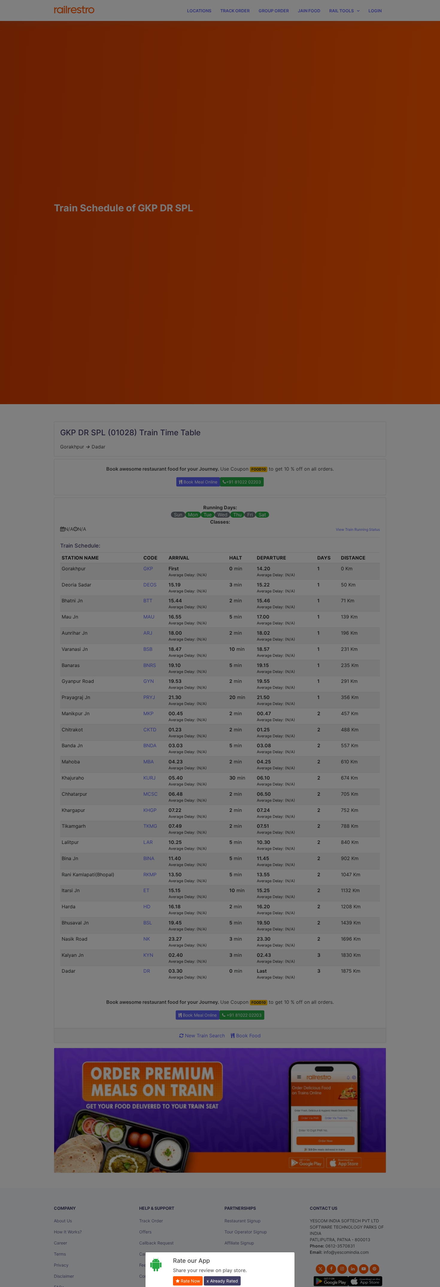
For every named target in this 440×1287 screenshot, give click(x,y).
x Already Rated (222, 1280)
